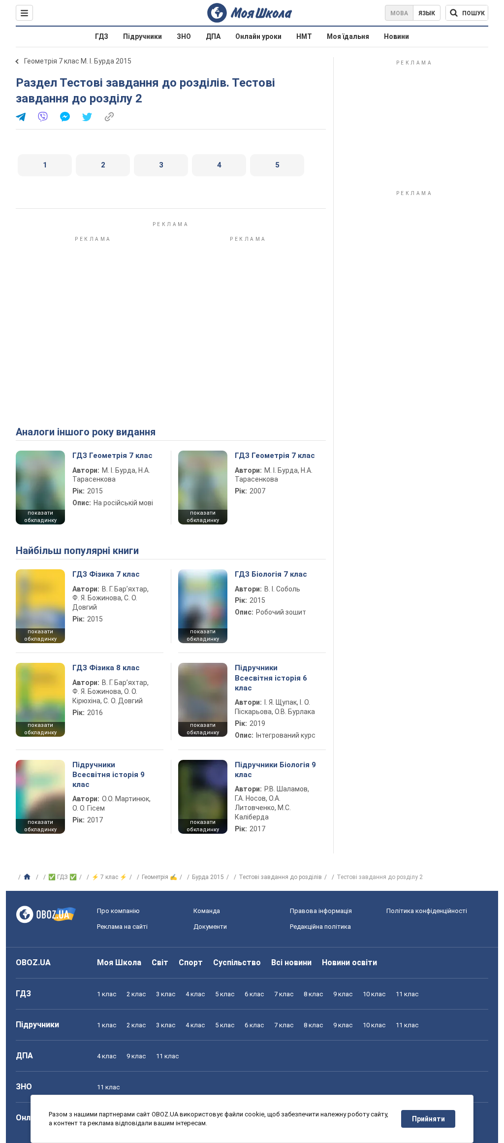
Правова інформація (321, 910)
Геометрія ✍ (159, 877)
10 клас (374, 994)
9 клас (342, 994)
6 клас (254, 994)
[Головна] (28, 877)
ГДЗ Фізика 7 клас (106, 574)
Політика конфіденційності (426, 910)
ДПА (213, 36)
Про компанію (118, 910)
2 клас (136, 994)
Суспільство (237, 962)
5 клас (224, 994)
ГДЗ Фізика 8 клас (106, 667)
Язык (426, 13)
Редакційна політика (320, 926)
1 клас (106, 994)
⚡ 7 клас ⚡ (109, 877)
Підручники (142, 36)
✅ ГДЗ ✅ (62, 877)
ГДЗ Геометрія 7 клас (112, 455)
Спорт (191, 962)
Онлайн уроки (258, 36)
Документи (210, 926)
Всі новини (291, 962)
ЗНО (184, 36)
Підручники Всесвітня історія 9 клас (108, 774)
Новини (396, 36)
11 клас (407, 994)
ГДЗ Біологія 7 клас (271, 574)
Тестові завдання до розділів (280, 877)
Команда (206, 910)
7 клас (283, 994)
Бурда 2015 (208, 877)
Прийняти (428, 1119)
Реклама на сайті (122, 926)
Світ (160, 962)
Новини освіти (349, 962)
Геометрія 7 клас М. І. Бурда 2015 (77, 61)
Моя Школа (119, 962)
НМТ (304, 36)
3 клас (165, 994)
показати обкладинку (40, 516)
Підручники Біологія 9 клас (275, 769)
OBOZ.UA (33, 962)
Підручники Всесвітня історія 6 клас (271, 677)
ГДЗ (101, 36)
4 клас (195, 994)
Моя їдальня (348, 36)
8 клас (313, 994)
